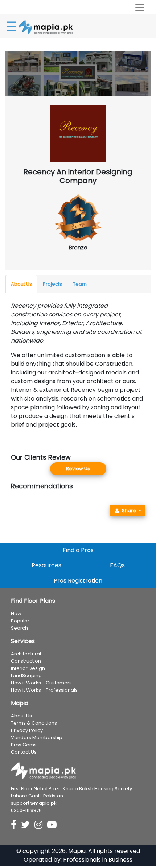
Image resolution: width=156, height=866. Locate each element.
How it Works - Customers (41, 682)
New (16, 613)
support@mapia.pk (34, 803)
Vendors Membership (36, 737)
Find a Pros (78, 550)
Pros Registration (78, 580)
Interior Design (28, 668)
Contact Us (24, 752)
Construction (26, 661)
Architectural (26, 653)
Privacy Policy (27, 730)
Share (129, 510)
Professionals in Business (97, 859)
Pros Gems (24, 744)
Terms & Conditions (34, 723)
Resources (46, 565)
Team (80, 284)
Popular (20, 620)
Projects (52, 284)
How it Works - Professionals (44, 690)
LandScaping (26, 675)
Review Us (78, 468)
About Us (21, 284)
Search (19, 628)
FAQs (117, 565)
